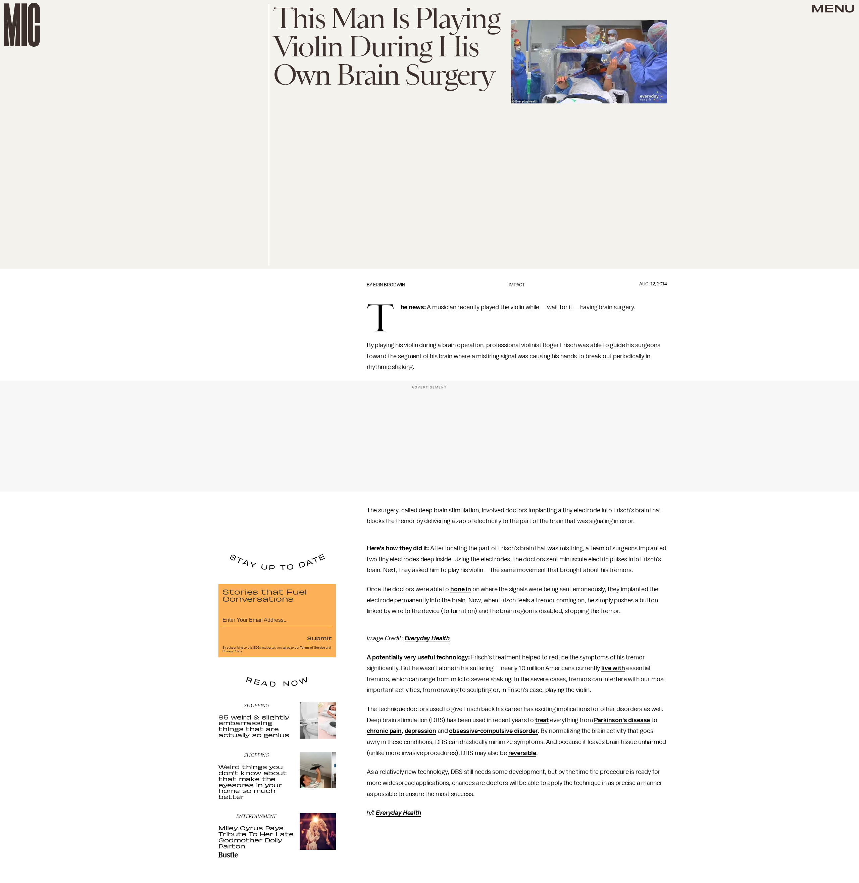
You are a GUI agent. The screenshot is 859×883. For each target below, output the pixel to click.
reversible (522, 753)
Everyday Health (427, 638)
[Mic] (22, 25)
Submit (319, 638)
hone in (460, 589)
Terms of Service (312, 647)
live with (613, 668)
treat (542, 720)
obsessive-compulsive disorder (493, 731)
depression (420, 731)
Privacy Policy (232, 651)
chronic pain (384, 731)
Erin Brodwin (389, 284)
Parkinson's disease (622, 720)
